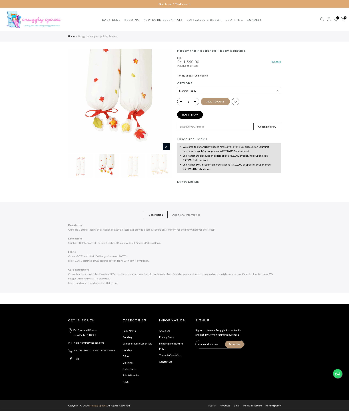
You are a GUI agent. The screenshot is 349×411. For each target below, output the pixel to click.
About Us (164, 330)
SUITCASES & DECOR (204, 19)
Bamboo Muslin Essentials (137, 343)
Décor (126, 356)
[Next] (165, 100)
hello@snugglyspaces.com (89, 342)
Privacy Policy (166, 337)
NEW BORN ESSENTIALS (163, 19)
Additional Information (186, 214)
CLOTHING (234, 19)
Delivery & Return (188, 181)
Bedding (127, 337)
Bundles (127, 349)
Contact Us (165, 361)
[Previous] (74, 100)
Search (212, 405)
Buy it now (190, 114)
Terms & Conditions (170, 355)
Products (225, 405)
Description (156, 214)
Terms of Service (252, 405)
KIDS (126, 381)
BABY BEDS (111, 19)
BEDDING (132, 19)
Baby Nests (129, 330)
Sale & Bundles (131, 375)
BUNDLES (254, 19)
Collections (129, 368)
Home (71, 36)
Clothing (128, 362)
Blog (236, 405)
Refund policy (273, 405)
